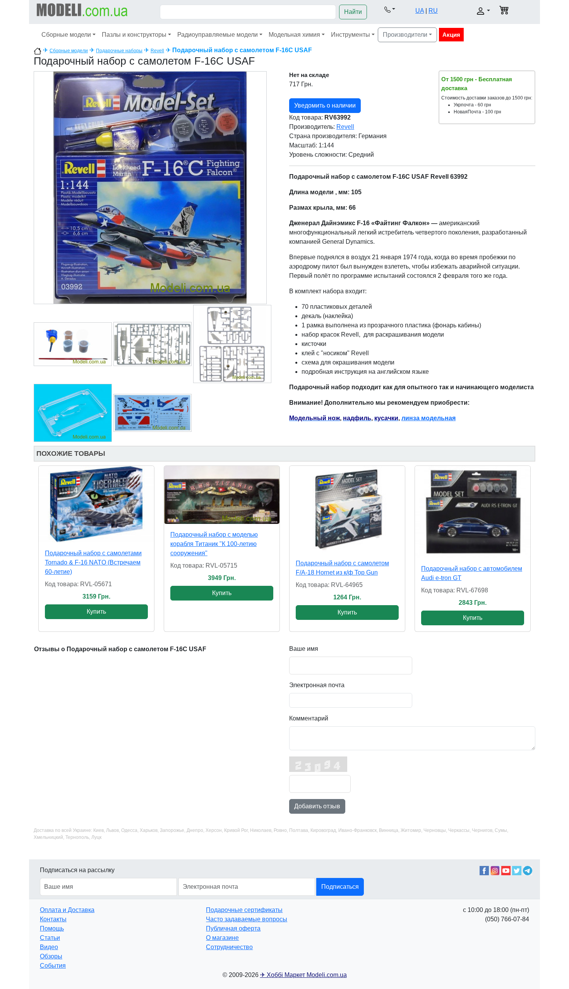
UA (419, 10)
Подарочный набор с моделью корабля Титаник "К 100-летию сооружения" (214, 543)
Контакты (53, 919)
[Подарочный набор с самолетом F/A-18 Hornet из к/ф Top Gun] (347, 509)
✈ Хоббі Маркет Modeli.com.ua (303, 975)
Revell (157, 50)
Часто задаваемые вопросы (246, 919)
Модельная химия (294, 34)
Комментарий (308, 718)
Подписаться (340, 886)
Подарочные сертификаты (244, 910)
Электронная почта (316, 685)
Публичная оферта (233, 928)
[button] (389, 9)
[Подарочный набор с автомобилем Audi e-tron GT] (472, 512)
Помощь (52, 928)
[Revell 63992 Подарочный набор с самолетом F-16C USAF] (150, 187)
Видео (49, 947)
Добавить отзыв (317, 806)
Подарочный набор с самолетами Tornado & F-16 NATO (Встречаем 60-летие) (93, 562)
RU (433, 10)
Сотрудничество (229, 947)
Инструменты (350, 34)
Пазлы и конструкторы (134, 34)
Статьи (50, 937)
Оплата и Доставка (67, 910)
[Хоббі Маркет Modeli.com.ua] (82, 9)
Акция (451, 34)
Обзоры (51, 956)
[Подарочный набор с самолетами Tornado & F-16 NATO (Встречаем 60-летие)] (96, 504)
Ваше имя (303, 648)
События (53, 965)
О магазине (222, 937)
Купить (96, 611)
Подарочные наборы (119, 50)
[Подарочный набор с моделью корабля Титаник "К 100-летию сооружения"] (221, 495)
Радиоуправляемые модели (217, 34)
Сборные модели (66, 34)
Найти (353, 12)
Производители (405, 34)
